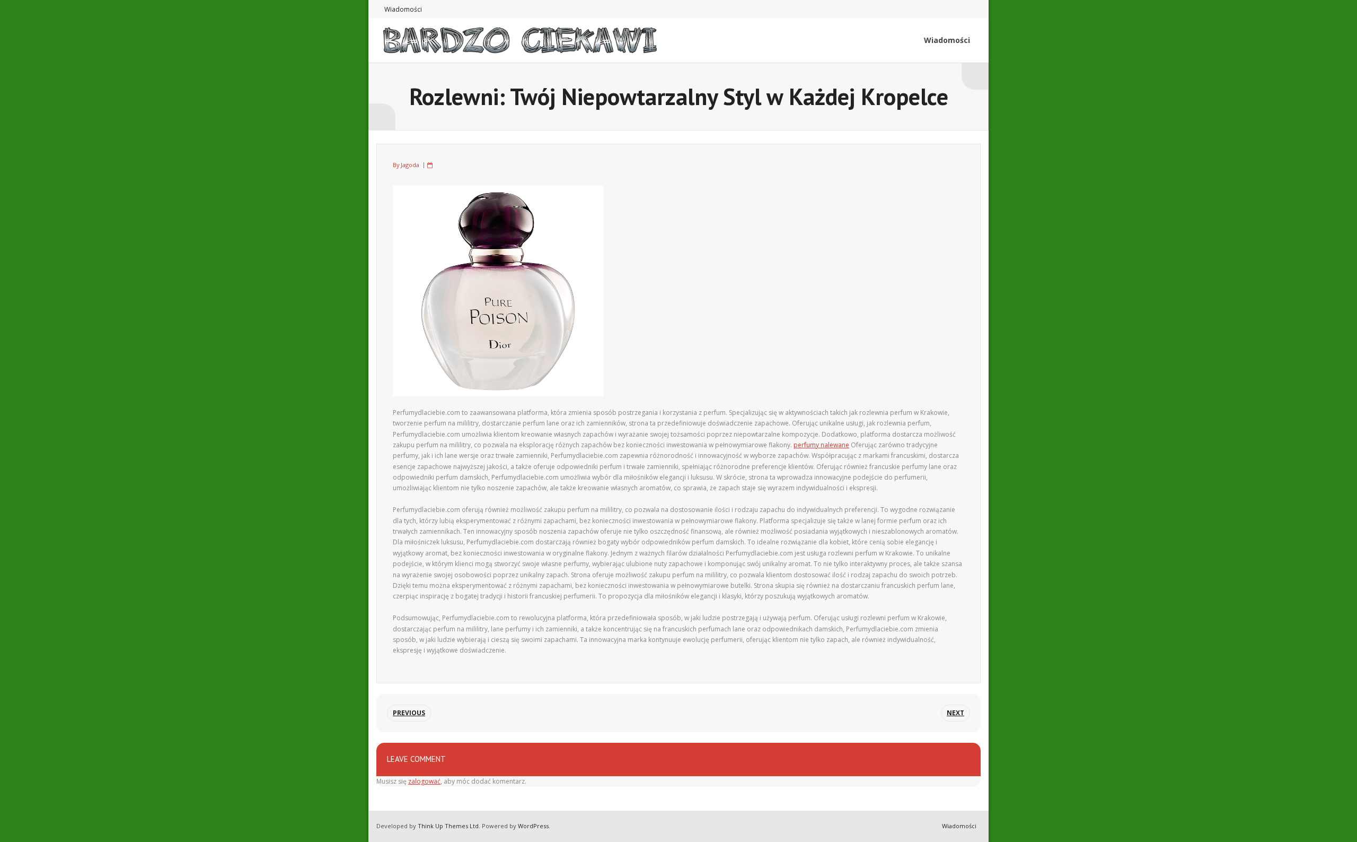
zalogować (424, 781)
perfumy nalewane (821, 444)
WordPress (533, 826)
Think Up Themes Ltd (448, 826)
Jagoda (410, 165)
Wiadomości (403, 9)
